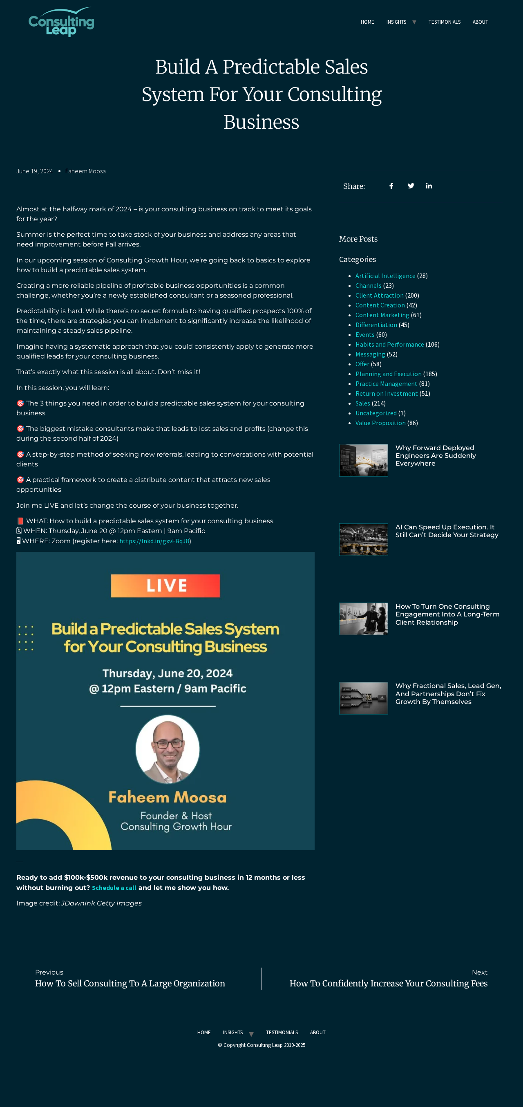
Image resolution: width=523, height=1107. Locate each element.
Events (365, 334)
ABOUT (480, 21)
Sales (362, 403)
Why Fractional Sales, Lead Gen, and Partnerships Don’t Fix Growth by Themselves (448, 693)
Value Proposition (380, 423)
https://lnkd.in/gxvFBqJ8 (154, 541)
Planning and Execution (388, 374)
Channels (368, 285)
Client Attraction (379, 295)
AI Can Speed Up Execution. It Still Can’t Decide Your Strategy (447, 531)
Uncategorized (376, 413)
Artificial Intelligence (385, 275)
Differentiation (376, 324)
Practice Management (386, 383)
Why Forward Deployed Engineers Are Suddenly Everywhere (436, 455)
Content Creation (380, 305)
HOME (367, 21)
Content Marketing (382, 315)
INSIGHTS (396, 21)
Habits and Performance (389, 344)
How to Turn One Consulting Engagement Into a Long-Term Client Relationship (448, 614)
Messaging (370, 354)
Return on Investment (386, 393)
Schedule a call (114, 887)
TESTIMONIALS (444, 21)
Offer (362, 364)
